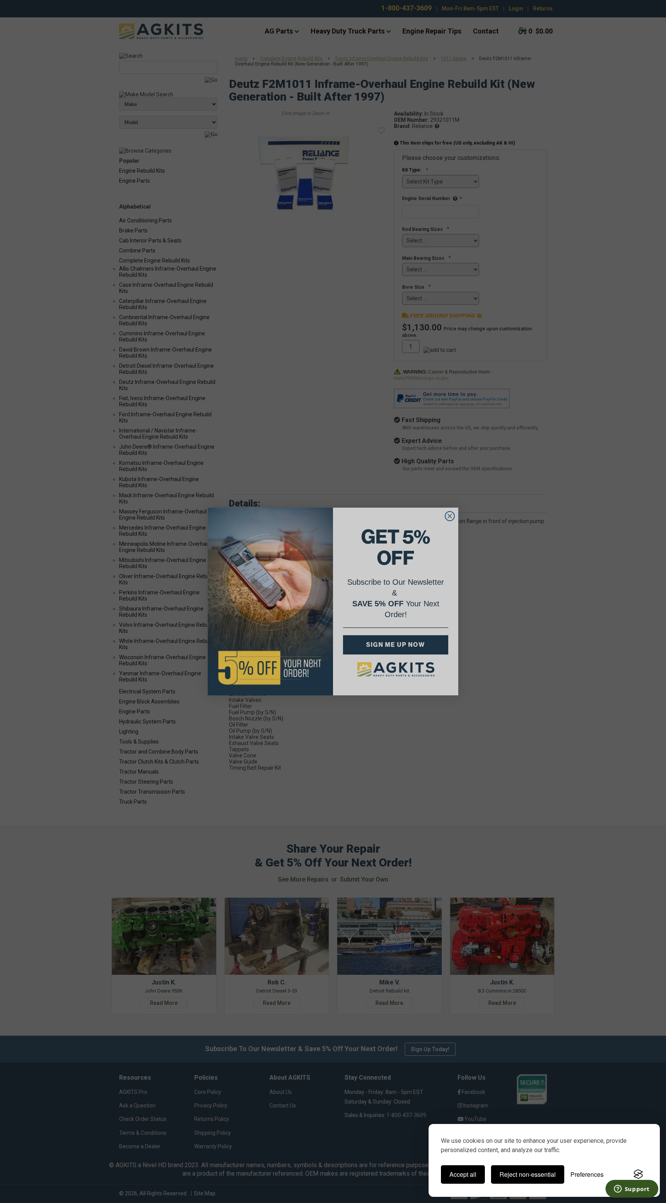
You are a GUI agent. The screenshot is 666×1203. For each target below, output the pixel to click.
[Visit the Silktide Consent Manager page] (638, 1174)
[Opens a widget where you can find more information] (631, 1189)
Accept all (462, 1174)
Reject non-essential (528, 1174)
